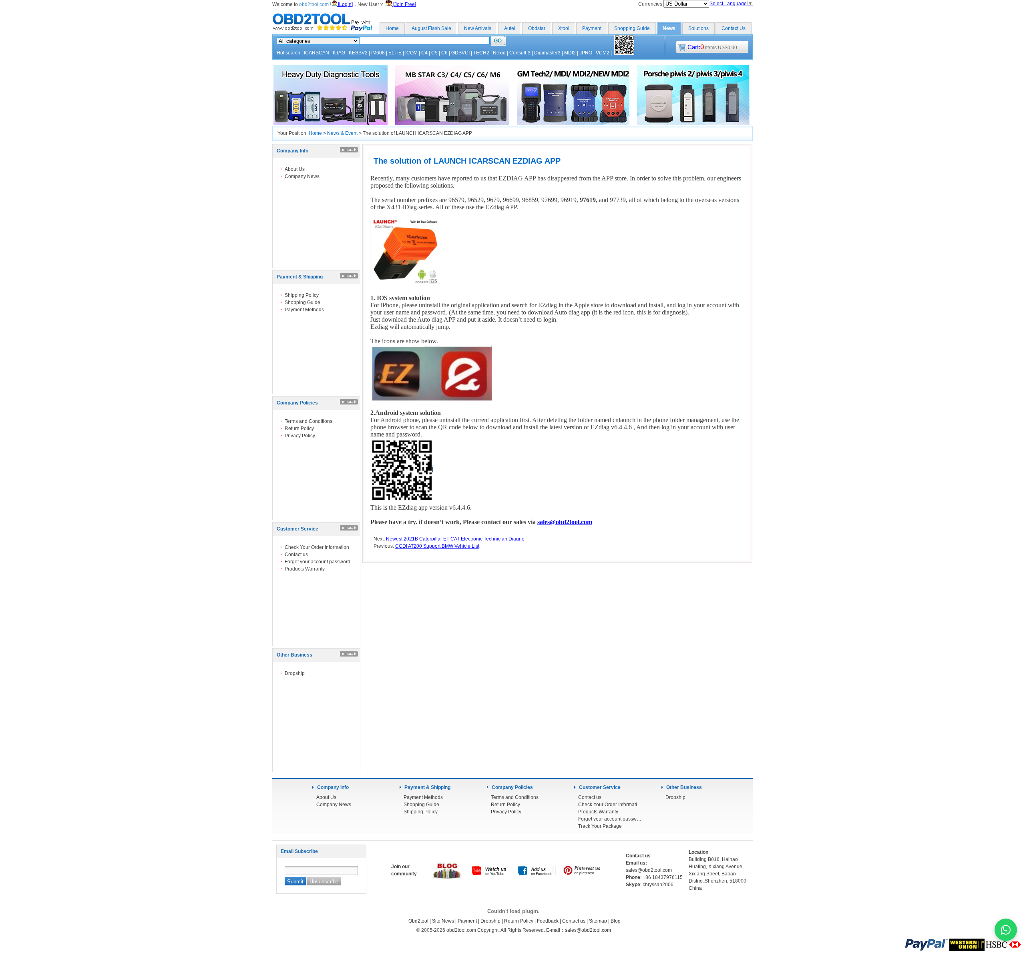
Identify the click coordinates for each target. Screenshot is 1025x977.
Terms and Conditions (308, 421)
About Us (295, 169)
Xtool (563, 28)
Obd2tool (418, 921)
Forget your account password (317, 562)
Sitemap (598, 921)
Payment (591, 28)
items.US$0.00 (712, 47)
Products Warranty (305, 569)
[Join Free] (404, 4)
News (669, 28)
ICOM (411, 53)
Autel (509, 28)
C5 (434, 53)
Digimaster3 (547, 53)
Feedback (548, 921)
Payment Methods (304, 309)
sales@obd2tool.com (588, 930)
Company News (302, 176)
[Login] (345, 4)
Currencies (650, 4)
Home (392, 28)
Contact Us (734, 28)
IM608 (378, 53)
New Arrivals (477, 28)
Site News (443, 921)
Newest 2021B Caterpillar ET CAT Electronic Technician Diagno (455, 539)
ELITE (395, 53)
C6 (444, 53)
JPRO (585, 53)
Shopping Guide (632, 28)
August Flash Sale (431, 28)
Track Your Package (600, 826)
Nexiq (499, 53)
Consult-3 (520, 53)
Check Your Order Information (317, 547)
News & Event (342, 133)
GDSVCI (460, 53)
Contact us (296, 554)
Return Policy (299, 428)
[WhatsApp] (1006, 930)
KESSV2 (358, 53)
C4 (424, 53)
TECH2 (481, 53)
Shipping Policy (302, 295)
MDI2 (570, 53)
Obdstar (536, 28)
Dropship (295, 673)
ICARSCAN (316, 53)
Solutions (698, 28)
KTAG (339, 53)
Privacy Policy (300, 435)
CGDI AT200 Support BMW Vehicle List (437, 546)
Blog (616, 921)
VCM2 (602, 53)
